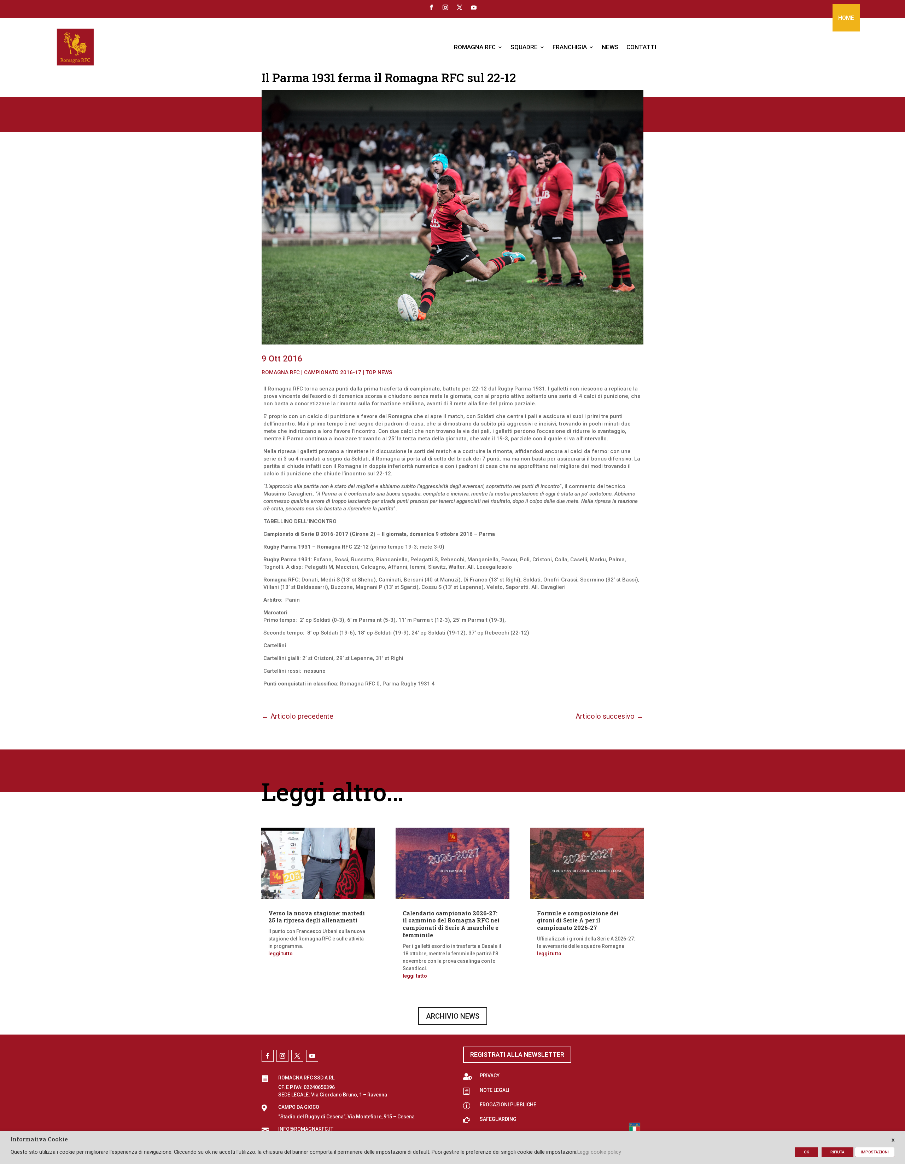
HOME (846, 18)
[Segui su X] (459, 7)
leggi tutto (280, 953)
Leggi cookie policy (599, 1152)
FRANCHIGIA (570, 47)
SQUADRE (524, 47)
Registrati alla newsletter (517, 1054)
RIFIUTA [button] (837, 1152)
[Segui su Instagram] (445, 7)
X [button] (893, 1140)
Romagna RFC (281, 372)
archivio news (452, 1016)
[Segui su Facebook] (431, 7)
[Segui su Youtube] (473, 7)
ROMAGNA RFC (475, 47)
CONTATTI (641, 47)
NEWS (610, 47)
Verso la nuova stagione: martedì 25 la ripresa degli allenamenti (316, 916)
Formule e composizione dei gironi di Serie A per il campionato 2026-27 (578, 920)
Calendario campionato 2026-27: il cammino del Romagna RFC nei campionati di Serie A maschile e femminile (451, 924)
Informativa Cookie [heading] (39, 1139)
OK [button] (806, 1152)
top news (379, 372)
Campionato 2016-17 (332, 372)
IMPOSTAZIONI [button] (875, 1152)
